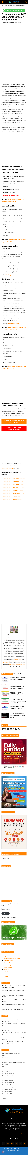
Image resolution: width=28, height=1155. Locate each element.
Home (2, 5)
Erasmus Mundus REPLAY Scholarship (13, 487)
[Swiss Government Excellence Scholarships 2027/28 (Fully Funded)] (5, 686)
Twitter (6, 974)
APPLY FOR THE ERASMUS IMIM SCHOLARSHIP (14, 421)
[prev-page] (2, 721)
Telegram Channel (8, 960)
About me (6, 661)
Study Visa (5, 1096)
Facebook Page (8, 965)
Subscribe (5, 913)
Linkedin (6, 971)
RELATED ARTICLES (7, 673)
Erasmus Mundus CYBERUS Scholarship (14, 478)
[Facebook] (7, 667)
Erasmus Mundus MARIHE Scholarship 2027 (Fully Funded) (17, 708)
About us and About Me (10, 1150)
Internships (5, 1066)
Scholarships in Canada (8, 1078)
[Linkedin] (14, 667)
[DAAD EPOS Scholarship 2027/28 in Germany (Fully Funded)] (5, 715)
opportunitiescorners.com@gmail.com (16, 664)
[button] (2, 2)
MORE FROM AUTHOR (19, 673)
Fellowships (5, 1064)
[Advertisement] (14, 38)
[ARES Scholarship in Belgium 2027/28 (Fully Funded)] (5, 693)
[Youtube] (24, 1143)
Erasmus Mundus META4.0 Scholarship (13, 493)
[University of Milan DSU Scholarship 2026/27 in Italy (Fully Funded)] (5, 701)
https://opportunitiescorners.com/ (14, 636)
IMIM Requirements (13, 323)
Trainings (4, 1098)
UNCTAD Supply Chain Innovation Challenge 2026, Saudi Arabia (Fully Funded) (14, 986)
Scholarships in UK (7, 1091)
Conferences (5, 1060)
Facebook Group (8, 967)
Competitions (5, 1057)
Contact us (19, 1150)
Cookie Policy (7, 1148)
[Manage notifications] (3, 1151)
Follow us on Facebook (7, 944)
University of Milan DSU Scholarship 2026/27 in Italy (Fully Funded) (18, 701)
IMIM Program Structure (12, 275)
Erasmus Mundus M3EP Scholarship (12, 499)
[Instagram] (11, 667)
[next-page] (5, 721)
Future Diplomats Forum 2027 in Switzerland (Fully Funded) (14, 1000)
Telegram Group (8, 962)
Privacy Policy (14, 1148)
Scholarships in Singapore (8, 1087)
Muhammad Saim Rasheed (8, 22)
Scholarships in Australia (8, 1075)
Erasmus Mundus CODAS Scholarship (13, 481)
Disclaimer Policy (17, 659)
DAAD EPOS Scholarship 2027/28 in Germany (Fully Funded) (17, 715)
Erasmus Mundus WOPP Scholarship (13, 490)
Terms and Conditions (9, 1152)
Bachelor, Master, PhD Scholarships (11, 1053)
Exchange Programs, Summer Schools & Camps (14, 1062)
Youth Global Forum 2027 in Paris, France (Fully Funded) (13, 996)
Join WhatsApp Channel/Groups (12, 958)
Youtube (6, 976)
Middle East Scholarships (8, 1069)
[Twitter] (20, 667)
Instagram (6, 969)
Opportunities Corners (10, 639)
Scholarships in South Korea (9, 1089)
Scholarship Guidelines (8, 1073)
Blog (3, 1055)
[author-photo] (14, 632)
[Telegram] (17, 667)
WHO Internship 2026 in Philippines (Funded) (12, 1009)
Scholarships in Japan (7, 1084)
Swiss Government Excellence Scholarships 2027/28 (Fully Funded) (17, 686)
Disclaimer (20, 1148)
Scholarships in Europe (10, 5)
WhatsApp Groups (19, 1152)
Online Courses (6, 1071)
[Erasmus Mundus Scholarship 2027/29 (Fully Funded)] (5, 679)
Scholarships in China (7, 1080)
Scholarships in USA (7, 1093)
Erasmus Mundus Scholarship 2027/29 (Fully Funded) (13, 1005)
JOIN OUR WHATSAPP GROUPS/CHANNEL (14, 428)
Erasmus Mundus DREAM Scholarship (13, 484)
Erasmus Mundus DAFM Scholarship (13, 496)
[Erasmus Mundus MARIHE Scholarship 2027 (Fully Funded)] (5, 708)
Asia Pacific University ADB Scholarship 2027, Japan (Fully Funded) (13, 991)
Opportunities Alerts (9, 956)
